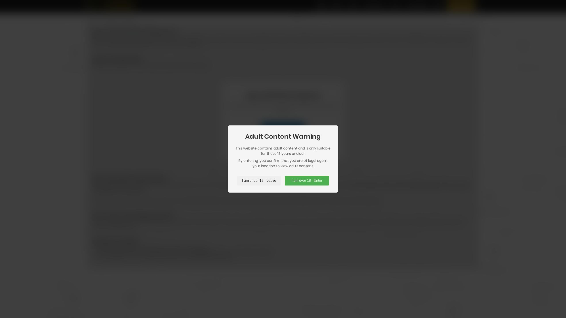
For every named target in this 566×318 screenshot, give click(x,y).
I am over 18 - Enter (307, 180)
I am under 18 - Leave (259, 180)
